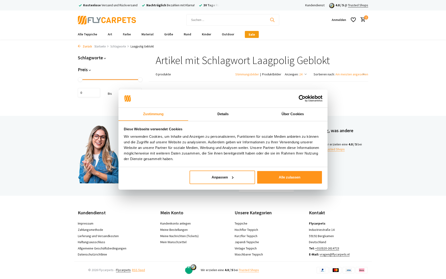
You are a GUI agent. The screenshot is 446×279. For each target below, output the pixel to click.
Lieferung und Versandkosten (98, 236)
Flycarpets (123, 270)
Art (110, 34)
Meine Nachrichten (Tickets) (179, 236)
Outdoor (228, 34)
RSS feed (138, 270)
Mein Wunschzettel (173, 242)
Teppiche (241, 223)
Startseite (100, 46)
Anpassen (220, 177)
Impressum (85, 223)
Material (147, 34)
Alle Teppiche (87, 34)
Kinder (206, 34)
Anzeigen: (291, 74)
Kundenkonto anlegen (175, 223)
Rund (187, 34)
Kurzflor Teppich (246, 236)
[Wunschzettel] (353, 19)
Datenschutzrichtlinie (92, 254)
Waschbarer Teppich (249, 254)
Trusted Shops (358, 5)
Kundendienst (315, 5)
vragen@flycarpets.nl (335, 254)
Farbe (127, 34)
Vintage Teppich (246, 248)
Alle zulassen (289, 177)
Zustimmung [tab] (153, 114)
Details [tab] (223, 114)
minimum (89, 92)
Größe (168, 34)
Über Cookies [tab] (293, 114)
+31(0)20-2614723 (327, 248)
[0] (361, 20)
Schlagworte (118, 46)
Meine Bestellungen (174, 230)
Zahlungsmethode (90, 230)
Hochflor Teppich (246, 230)
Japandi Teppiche (247, 242)
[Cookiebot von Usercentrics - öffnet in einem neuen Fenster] (302, 98)
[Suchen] (272, 19)
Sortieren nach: (324, 74)
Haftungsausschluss (91, 242)
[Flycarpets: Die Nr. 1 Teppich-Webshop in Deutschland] (107, 19)
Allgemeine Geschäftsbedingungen (102, 248)
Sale (252, 34)
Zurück (87, 46)
